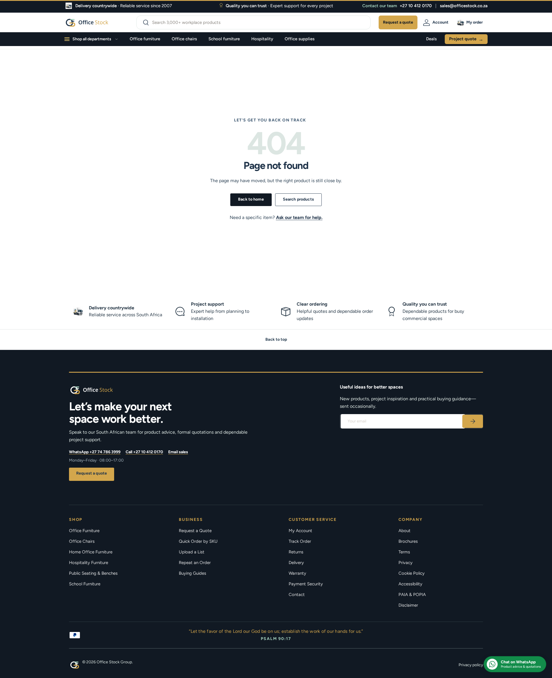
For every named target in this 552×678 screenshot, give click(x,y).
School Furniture (84, 583)
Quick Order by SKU (198, 541)
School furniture (224, 38)
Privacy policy (471, 664)
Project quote (466, 39)
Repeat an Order (195, 562)
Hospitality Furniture (88, 562)
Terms (404, 552)
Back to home (251, 199)
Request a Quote (195, 530)
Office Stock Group (114, 662)
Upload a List (191, 552)
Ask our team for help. (299, 217)
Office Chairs (82, 541)
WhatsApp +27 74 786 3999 (94, 452)
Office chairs (184, 38)
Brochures (408, 541)
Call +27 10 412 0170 (144, 452)
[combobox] (253, 22)
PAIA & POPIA (412, 594)
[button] (471, 22)
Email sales (178, 452)
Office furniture (145, 38)
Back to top (276, 339)
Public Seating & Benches (93, 573)
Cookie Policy (411, 573)
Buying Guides (192, 573)
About (404, 530)
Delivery (296, 562)
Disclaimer (408, 605)
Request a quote (91, 473)
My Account (300, 530)
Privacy (405, 562)
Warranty (297, 573)
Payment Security (306, 583)
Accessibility (410, 583)
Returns (296, 552)
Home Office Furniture (90, 552)
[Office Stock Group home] (100, 390)
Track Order (300, 541)
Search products (298, 199)
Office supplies (300, 38)
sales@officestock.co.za (464, 5)
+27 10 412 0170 (416, 5)
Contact (297, 594)
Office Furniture (84, 530)
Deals (431, 38)
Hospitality (262, 38)
